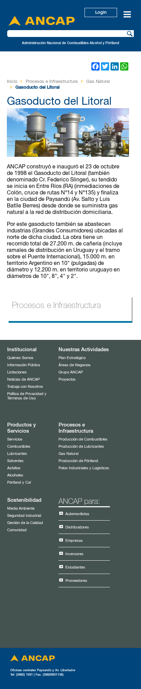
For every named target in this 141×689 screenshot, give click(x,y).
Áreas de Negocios (75, 365)
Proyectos (67, 379)
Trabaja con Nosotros (25, 386)
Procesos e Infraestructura (52, 81)
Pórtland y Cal (19, 482)
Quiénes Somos (20, 358)
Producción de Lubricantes (81, 446)
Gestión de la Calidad (25, 523)
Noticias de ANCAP (23, 379)
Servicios (15, 439)
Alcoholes (15, 475)
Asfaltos (14, 468)
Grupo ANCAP (71, 372)
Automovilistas (77, 514)
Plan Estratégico (72, 358)
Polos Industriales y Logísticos (84, 468)
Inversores (74, 554)
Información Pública (23, 365)
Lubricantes (17, 454)
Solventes (15, 461)
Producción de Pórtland (78, 461)
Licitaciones (17, 372)
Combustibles (18, 446)
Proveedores (76, 581)
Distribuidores (77, 527)
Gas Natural (98, 81)
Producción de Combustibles (83, 439)
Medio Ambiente (21, 508)
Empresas (74, 541)
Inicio (12, 81)
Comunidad (17, 530)
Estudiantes (75, 567)
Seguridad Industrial (24, 516)
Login (100, 12)
